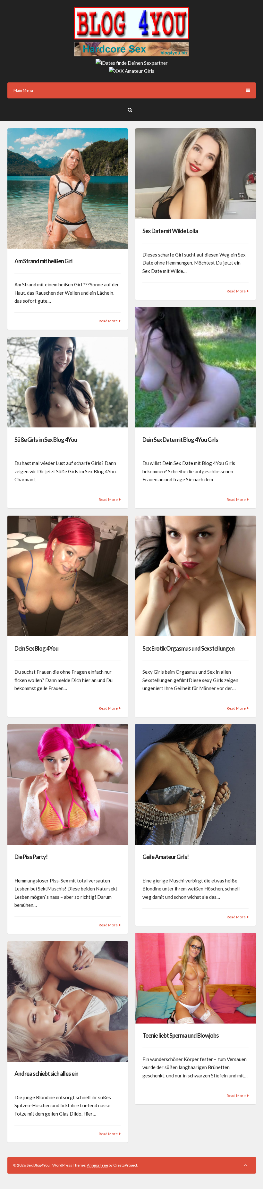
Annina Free (97, 1165)
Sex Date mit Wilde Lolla (170, 230)
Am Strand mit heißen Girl (43, 261)
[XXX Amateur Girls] (131, 71)
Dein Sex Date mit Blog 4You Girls (180, 439)
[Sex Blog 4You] (131, 37)
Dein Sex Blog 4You (36, 648)
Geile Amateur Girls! (165, 856)
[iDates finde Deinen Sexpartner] (132, 63)
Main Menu (23, 90)
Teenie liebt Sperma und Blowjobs (180, 1035)
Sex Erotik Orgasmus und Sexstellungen (188, 648)
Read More (108, 320)
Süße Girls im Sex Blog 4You (45, 439)
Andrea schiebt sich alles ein (46, 1073)
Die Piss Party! (30, 856)
